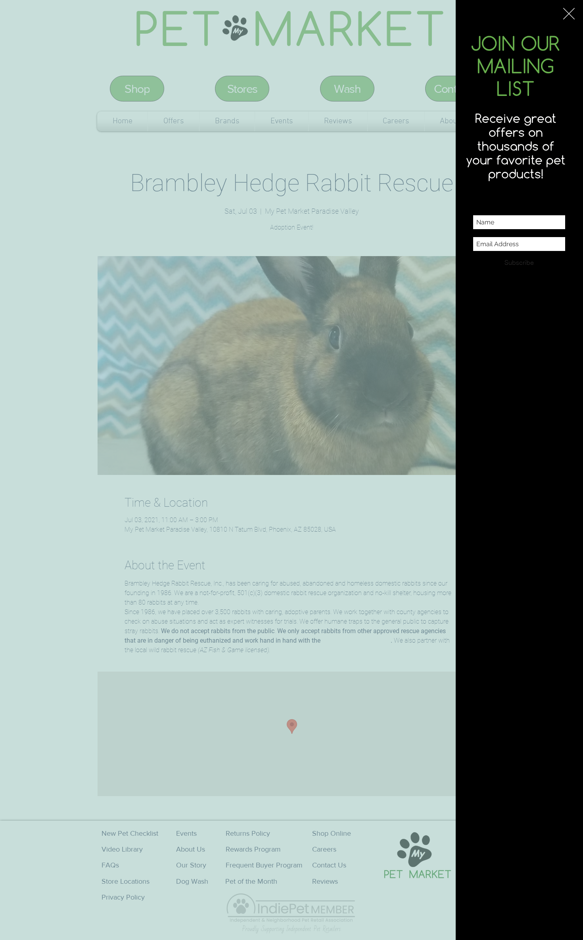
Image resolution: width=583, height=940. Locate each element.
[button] (569, 13)
